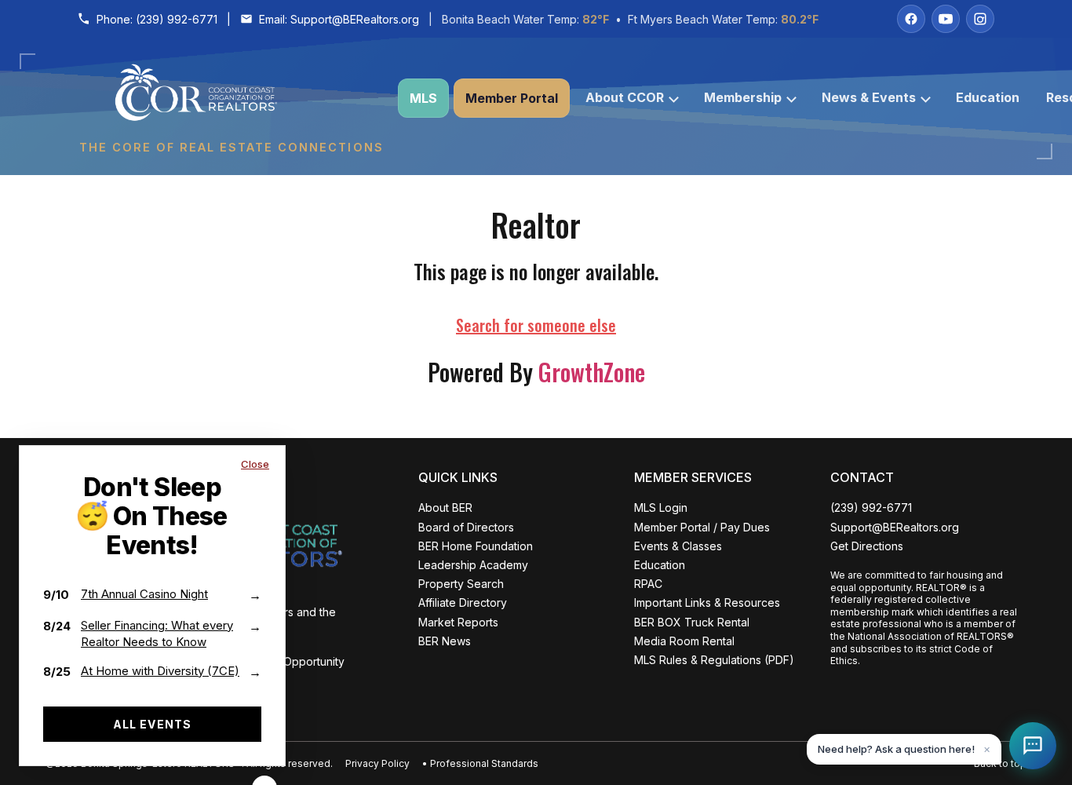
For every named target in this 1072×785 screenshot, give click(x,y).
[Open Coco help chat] (1032, 745)
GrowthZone (591, 371)
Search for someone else (536, 325)
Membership (743, 97)
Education (987, 97)
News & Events (869, 97)
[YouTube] (946, 19)
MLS (423, 98)
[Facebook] (911, 19)
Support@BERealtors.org (354, 19)
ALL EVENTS (152, 724)
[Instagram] (980, 19)
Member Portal (511, 98)
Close (255, 464)
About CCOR (624, 97)
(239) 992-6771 (176, 19)
